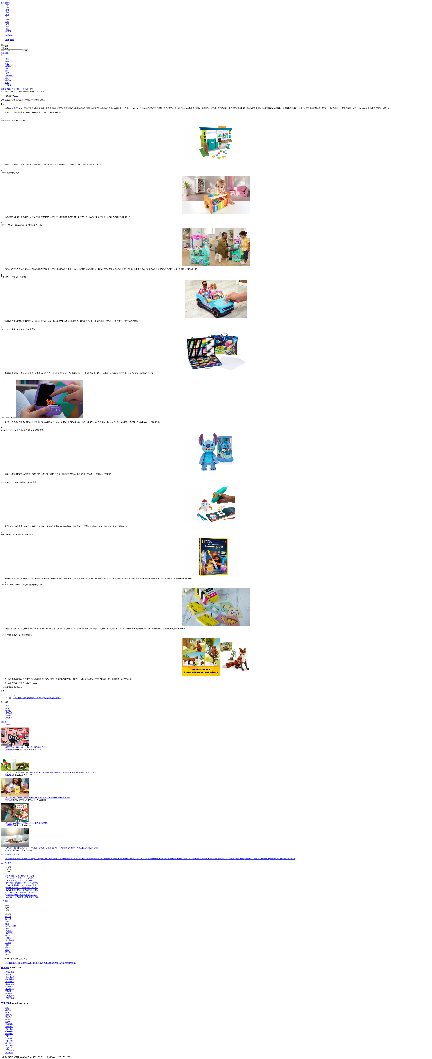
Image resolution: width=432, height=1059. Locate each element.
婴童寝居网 (9, 984)
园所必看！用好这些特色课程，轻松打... (22, 888)
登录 (7, 40)
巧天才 (11, 859)
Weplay (242, 859)
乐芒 (259, 859)
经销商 (8, 31)
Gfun (280, 859)
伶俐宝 (247, 859)
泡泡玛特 (121, 859)
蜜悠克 (28, 859)
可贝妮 (288, 859)
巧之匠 (17, 859)
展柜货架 (9, 718)
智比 (130, 859)
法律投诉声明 (64, 963)
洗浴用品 (9, 1029)
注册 (12, 40)
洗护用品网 (9, 975)
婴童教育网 (9, 993)
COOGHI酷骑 (10, 926)
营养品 (8, 711)
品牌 (7, 8)
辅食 (7, 708)
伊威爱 (264, 859)
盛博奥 (8, 947)
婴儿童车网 (9, 989)
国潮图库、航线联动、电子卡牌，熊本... (22, 883)
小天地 (215, 859)
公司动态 (39, 963)
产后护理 (9, 1038)
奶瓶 (7, 1036)
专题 (7, 22)
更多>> (8, 724)
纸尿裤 (8, 715)
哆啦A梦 (139, 859)
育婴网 (8, 991)
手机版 (73, 963)
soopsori (34, 859)
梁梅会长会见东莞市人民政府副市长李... (23, 897)
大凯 (7, 950)
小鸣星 (60, 859)
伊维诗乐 (66, 859)
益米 (284, 859)
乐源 (293, 859)
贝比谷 (46, 859)
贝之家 (8, 943)
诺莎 (134, 859)
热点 (7, 61)
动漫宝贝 (9, 931)
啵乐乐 (84, 859)
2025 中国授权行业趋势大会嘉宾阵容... (21, 892)
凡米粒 (237, 859)
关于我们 (9, 963)
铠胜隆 (8, 938)
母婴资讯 (15, 89)
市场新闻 (24, 89)
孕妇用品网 (9, 979)
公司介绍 (16, 963)
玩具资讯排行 (6, 863)
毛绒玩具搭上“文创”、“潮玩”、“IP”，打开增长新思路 (26, 823)
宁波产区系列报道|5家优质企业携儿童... (22, 885)
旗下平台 (5, 967)
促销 (7, 73)
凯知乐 (8, 952)
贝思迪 (22, 859)
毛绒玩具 (9, 1048)
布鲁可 (175, 859)
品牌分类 (5, 1003)
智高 (7, 859)
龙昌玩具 (9, 933)
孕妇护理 (9, 1041)
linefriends (106, 859)
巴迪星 (275, 859)
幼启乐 (220, 859)
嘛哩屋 (8, 917)
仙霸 (211, 859)
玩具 (14, 695)
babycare (270, 859)
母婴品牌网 (9, 996)
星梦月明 (95, 859)
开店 (7, 29)
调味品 (8, 1020)
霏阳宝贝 (9, 954)
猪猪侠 (8, 928)
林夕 (16, 96)
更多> (18, 854)
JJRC (101, 859)
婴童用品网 (9, 977)
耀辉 (56, 859)
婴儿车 (8, 1043)
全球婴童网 (5, 3)
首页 (7, 59)
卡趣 (7, 921)
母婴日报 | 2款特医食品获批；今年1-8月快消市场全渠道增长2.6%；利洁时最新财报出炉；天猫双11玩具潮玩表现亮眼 (51, 848)
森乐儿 (226, 859)
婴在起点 (114, 859)
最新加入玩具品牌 (8, 854)
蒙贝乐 (73, 859)
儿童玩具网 (9, 982)
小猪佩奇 (153, 859)
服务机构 (9, 1053)
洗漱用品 (9, 1024)
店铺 (7, 26)
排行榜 (8, 85)
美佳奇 (170, 859)
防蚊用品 (9, 1034)
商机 (7, 10)
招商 (7, 5)
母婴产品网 (9, 998)
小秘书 (190, 859)
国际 (7, 71)
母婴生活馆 (9, 1050)
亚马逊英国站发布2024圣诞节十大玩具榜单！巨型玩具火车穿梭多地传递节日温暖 (37, 798)
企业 (7, 17)
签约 (7, 83)
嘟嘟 (7, 924)
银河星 (165, 859)
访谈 (7, 68)
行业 (7, 64)
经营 (7, 78)
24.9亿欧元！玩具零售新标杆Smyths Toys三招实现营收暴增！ (37, 698)
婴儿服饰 (9, 1046)
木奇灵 (184, 859)
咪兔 (180, 859)
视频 (7, 24)
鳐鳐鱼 (78, 859)
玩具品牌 (4, 901)
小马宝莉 (146, 859)
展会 (7, 12)
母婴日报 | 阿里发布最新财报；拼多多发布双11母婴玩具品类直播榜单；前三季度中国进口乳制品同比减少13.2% (49, 772)
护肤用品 (9, 1031)
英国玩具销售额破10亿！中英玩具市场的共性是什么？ (27, 747)
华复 (207, 859)
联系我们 (9, 35)
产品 (7, 15)
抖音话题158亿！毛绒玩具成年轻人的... (21, 895)
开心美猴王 (9, 940)
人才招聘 (47, 963)
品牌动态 (9, 66)
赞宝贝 (8, 914)
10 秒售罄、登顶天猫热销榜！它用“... (21, 876)
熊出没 (159, 859)
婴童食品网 (9, 972)
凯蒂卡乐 (201, 859)
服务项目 (32, 963)
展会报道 (9, 76)
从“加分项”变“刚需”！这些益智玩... (20, 878)
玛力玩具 (254, 859)
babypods (40, 859)
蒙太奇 (195, 859)
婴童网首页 (5, 89)
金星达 (8, 936)
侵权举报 (54, 963)
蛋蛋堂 (231, 859)
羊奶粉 (8, 1010)
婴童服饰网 (9, 986)
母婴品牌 (4, 53)
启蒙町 (89, 859)
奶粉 (7, 706)
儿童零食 (9, 713)
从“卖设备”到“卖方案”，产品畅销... (20, 881)
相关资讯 (4, 722)
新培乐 (51, 859)
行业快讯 (9, 775)
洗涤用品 (9, 1027)
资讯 (7, 19)
